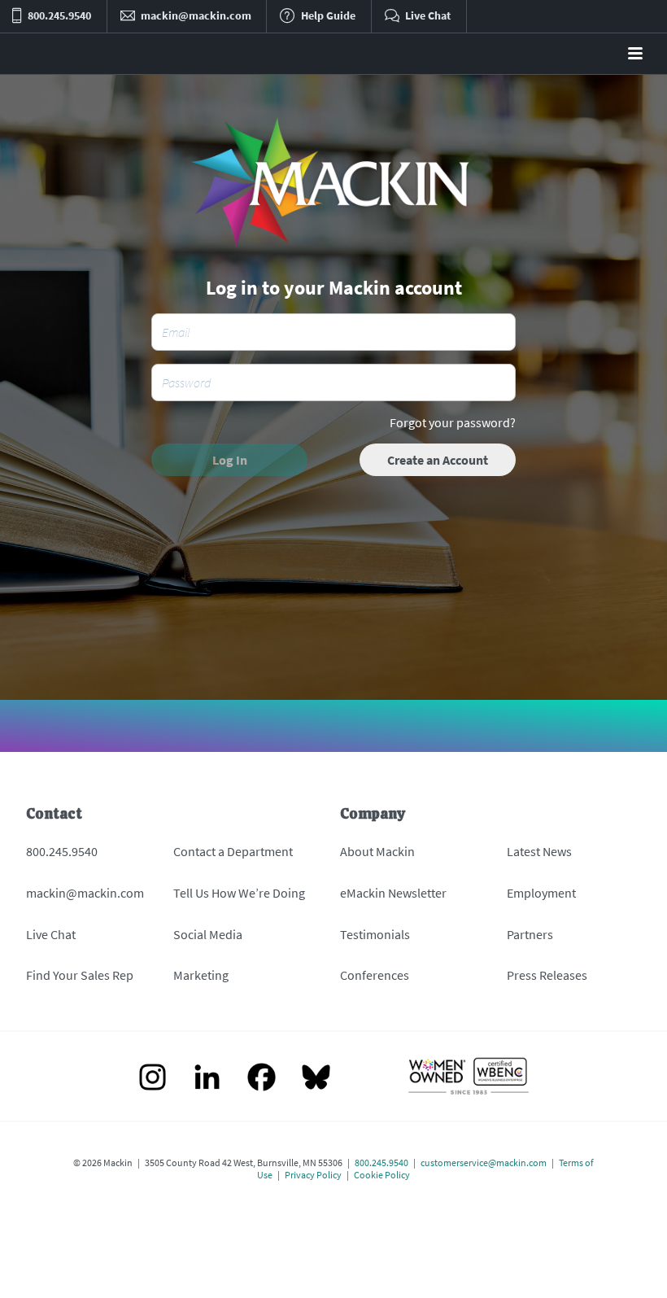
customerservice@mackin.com (484, 1162)
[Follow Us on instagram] (152, 1079)
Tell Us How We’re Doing (239, 893)
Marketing (201, 975)
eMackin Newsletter (393, 893)
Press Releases (547, 975)
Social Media (207, 934)
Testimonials (375, 934)
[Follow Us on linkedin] (207, 1079)
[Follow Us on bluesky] (316, 1079)
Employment (541, 893)
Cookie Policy (382, 1175)
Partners (530, 934)
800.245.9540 (62, 851)
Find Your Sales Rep (79, 975)
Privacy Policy (313, 1175)
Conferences (374, 975)
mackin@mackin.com (85, 893)
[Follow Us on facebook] (261, 1079)
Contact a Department (233, 851)
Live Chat (51, 934)
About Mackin (377, 851)
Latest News (539, 851)
